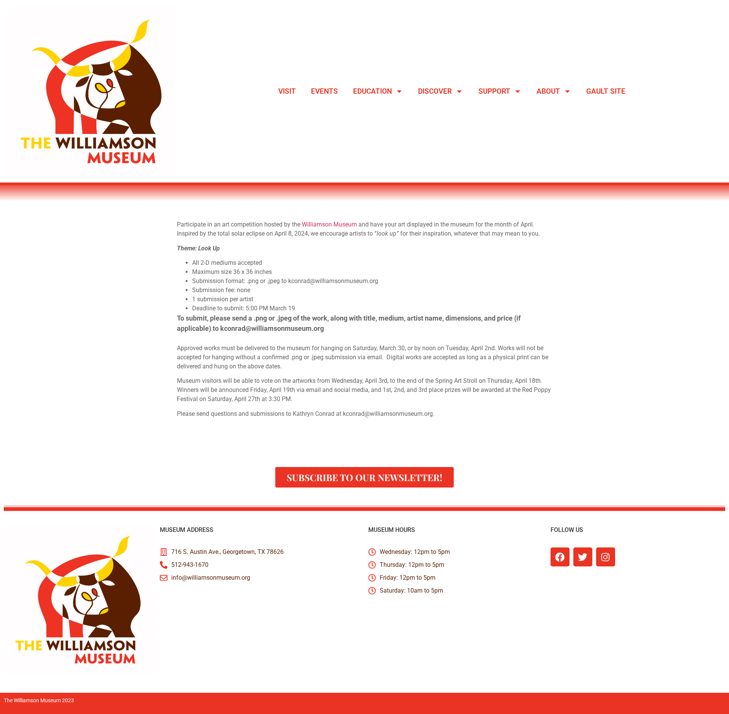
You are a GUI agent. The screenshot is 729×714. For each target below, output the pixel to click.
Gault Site (605, 91)
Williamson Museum (329, 224)
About (548, 91)
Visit (287, 91)
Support (494, 91)
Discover (435, 91)
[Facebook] (560, 556)
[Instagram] (605, 556)
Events (324, 91)
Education (372, 91)
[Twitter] (582, 556)
